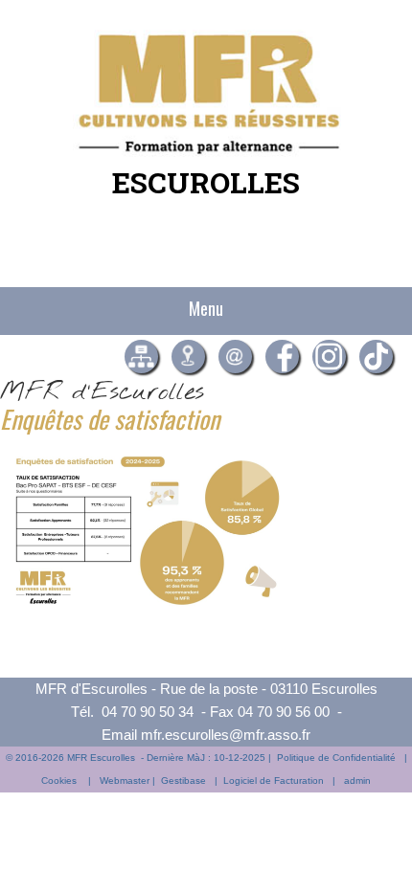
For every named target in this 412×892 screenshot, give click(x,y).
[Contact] (235, 356)
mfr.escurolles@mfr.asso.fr (225, 734)
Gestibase (183, 780)
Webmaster (124, 780)
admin (357, 780)
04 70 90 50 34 (148, 711)
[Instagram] (329, 356)
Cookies (59, 780)
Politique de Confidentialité (336, 757)
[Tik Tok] (376, 356)
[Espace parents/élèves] (141, 356)
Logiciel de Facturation (273, 780)
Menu (206, 308)
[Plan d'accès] (188, 356)
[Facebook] (282, 356)
